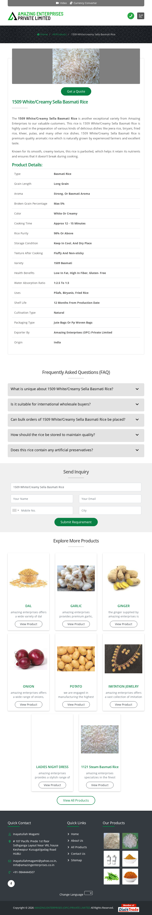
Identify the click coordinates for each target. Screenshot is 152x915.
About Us (77, 840)
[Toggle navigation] (140, 15)
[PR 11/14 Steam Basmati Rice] (112, 841)
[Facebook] (11, 883)
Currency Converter (85, 3)
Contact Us (78, 854)
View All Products (76, 800)
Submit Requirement (76, 522)
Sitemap (76, 860)
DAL (28, 606)
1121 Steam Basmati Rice (100, 767)
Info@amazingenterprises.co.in (33, 865)
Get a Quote (76, 91)
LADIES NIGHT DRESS (52, 767)
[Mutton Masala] (130, 876)
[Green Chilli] (112, 876)
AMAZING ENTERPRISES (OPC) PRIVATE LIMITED (62, 907)
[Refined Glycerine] (112, 859)
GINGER (124, 606)
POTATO (76, 686)
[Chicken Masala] (130, 859)
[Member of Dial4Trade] (128, 907)
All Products (79, 847)
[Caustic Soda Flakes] (130, 841)
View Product (28, 624)
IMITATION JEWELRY (123, 686)
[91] (15, 510)
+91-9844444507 (24, 872)
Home (75, 834)
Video (63, 3)
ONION (28, 686)
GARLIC (76, 606)
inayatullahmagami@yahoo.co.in (34, 861)
